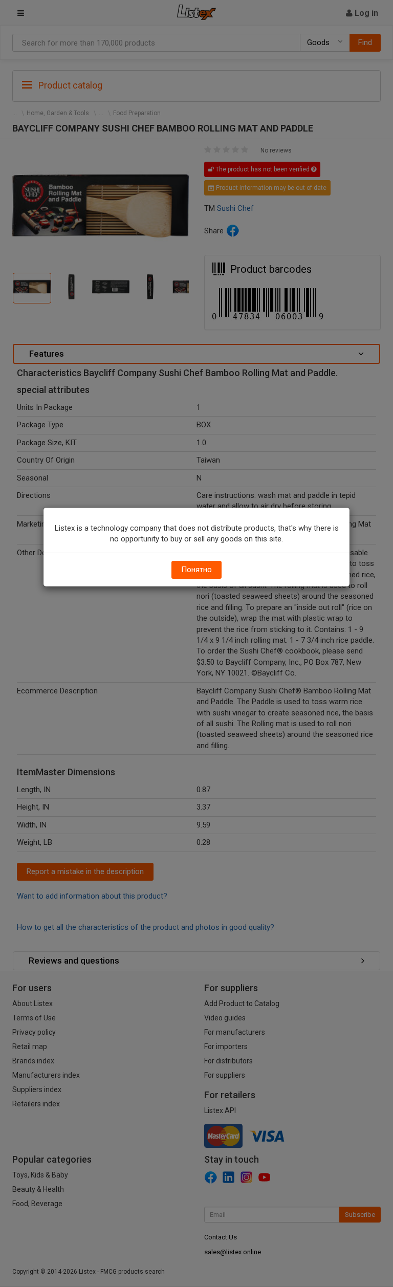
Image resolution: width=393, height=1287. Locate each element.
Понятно (196, 569)
